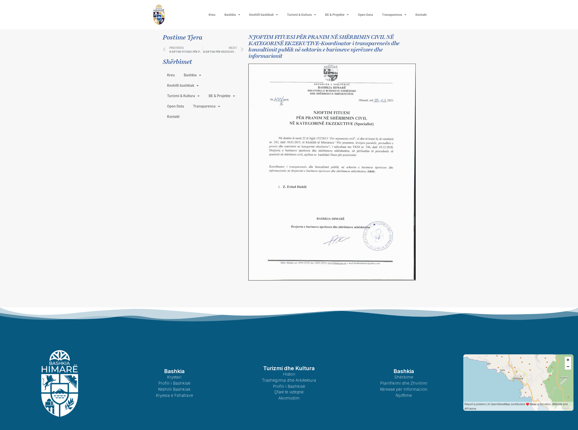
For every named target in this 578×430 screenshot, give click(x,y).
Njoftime (404, 395)
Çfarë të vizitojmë (289, 392)
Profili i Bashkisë (174, 383)
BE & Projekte (335, 14)
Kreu (212, 14)
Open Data (365, 14)
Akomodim (289, 398)
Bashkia (230, 14)
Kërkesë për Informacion (403, 389)
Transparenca (392, 14)
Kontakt (421, 14)
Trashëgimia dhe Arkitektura (289, 380)
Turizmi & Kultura (299, 14)
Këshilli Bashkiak (174, 389)
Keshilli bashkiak (261, 14)
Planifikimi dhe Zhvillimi (403, 383)
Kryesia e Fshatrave (174, 395)
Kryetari (174, 377)
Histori (289, 374)
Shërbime (403, 377)
